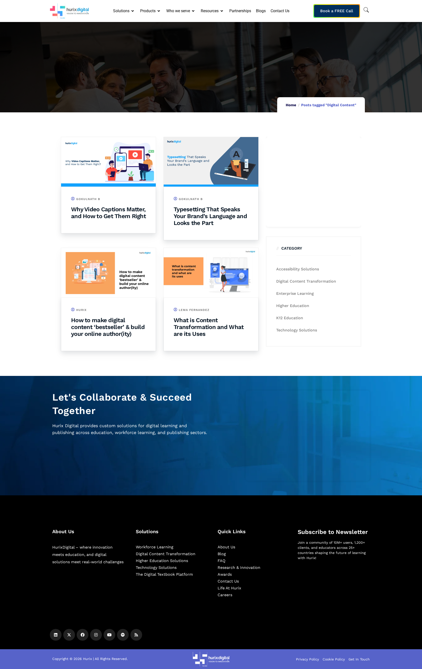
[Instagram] (96, 635)
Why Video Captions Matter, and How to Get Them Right (108, 213)
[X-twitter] (69, 635)
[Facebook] (82, 635)
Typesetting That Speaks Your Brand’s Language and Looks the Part (210, 216)
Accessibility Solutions (297, 269)
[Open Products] (159, 11)
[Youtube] (109, 635)
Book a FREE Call (336, 11)
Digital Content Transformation (306, 281)
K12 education (289, 318)
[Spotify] (123, 635)
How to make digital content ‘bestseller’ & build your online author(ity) (108, 327)
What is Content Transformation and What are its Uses (208, 327)
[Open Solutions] (133, 11)
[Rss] (136, 635)
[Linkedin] (56, 635)
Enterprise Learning (295, 293)
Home (291, 105)
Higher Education (292, 305)
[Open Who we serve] (193, 11)
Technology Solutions (296, 330)
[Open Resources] (222, 11)
